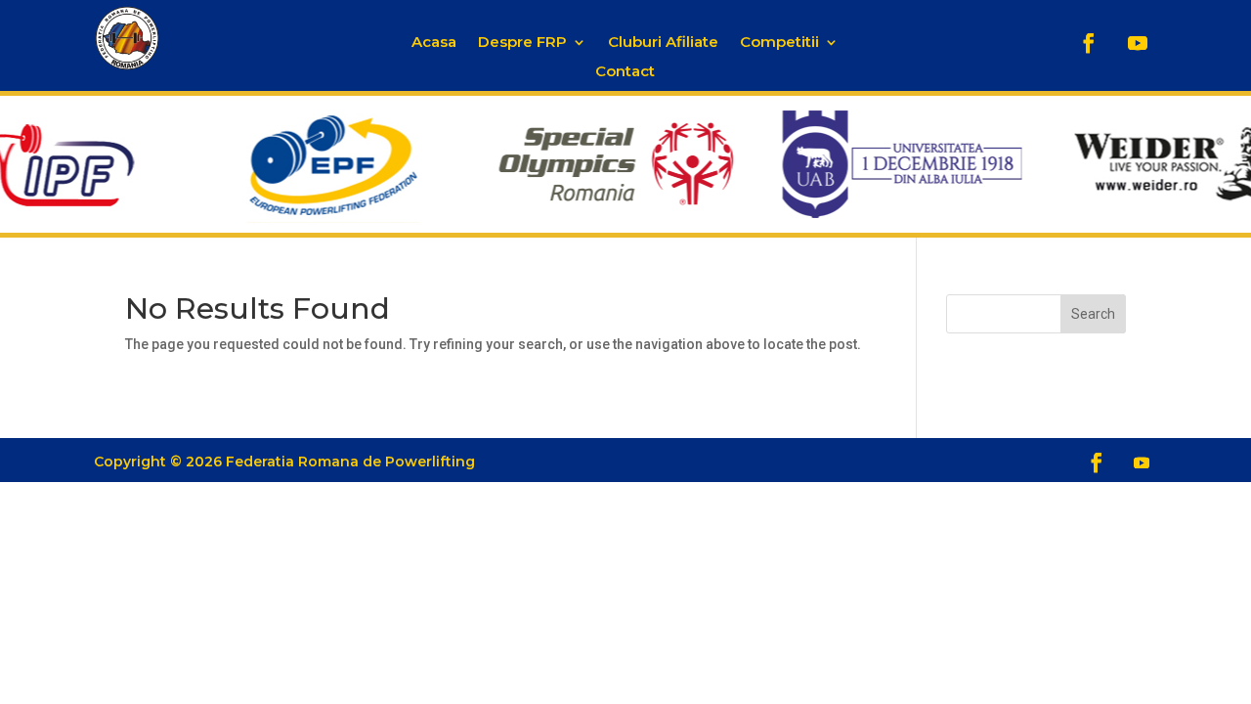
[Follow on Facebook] (1088, 43)
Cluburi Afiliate (663, 43)
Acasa (433, 43)
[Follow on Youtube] (1137, 43)
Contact (625, 72)
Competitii (779, 43)
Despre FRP (522, 43)
